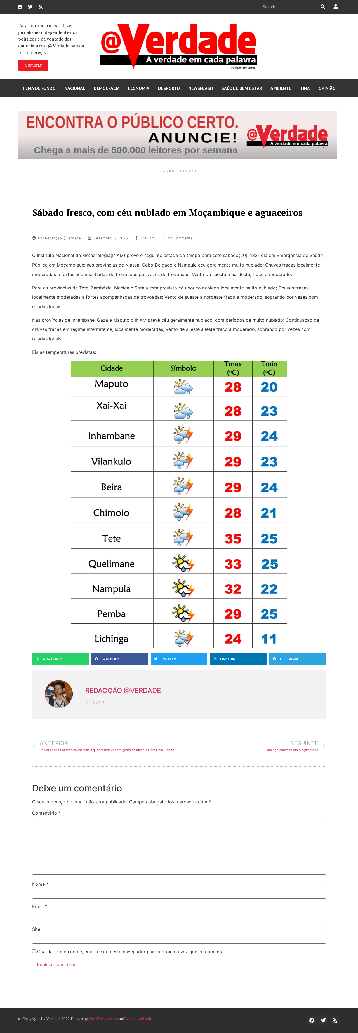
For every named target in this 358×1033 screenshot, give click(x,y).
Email (39, 906)
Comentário (46, 813)
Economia (138, 88)
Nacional (74, 88)
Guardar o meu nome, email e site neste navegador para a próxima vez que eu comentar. (131, 951)
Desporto (169, 88)
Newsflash (200, 88)
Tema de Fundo (39, 88)
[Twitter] (30, 7)
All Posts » (94, 702)
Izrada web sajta (139, 1018)
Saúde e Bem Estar (242, 88)
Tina (305, 88)
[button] (60, 659)
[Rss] (40, 7)
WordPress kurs (103, 1018)
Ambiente (280, 88)
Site (36, 929)
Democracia (107, 88)
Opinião (327, 88)
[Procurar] (323, 7)
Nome (40, 884)
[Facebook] (19, 7)
